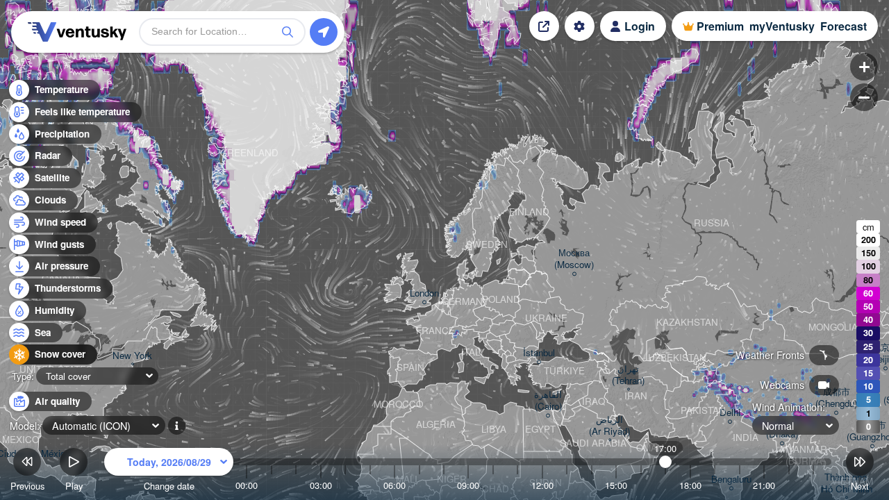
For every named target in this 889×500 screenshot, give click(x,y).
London (424, 293)
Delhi (730, 413)
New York (132, 356)
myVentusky (782, 26)
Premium (720, 26)
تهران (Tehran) (628, 375)
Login (639, 26)
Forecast (843, 26)
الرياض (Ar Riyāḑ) (609, 426)
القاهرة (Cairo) (548, 400)
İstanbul (539, 353)
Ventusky (75, 32)
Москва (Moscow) (574, 259)
